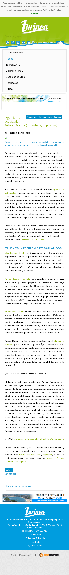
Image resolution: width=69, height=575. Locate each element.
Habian (21, 454)
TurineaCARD (13, 64)
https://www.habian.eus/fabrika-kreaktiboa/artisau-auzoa (38, 439)
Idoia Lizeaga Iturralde (15, 253)
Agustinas (47, 454)
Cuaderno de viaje (15, 76)
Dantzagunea (20, 461)
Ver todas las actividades (32, 240)
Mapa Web (36, 534)
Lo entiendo (35, 14)
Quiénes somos (35, 545)
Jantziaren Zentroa (55, 458)
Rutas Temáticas (14, 52)
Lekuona (9, 461)
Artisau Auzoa (33, 454)
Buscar (9, 89)
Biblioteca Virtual (14, 70)
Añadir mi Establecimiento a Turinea (44, 117)
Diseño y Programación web (23, 555)
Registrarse (12, 82)
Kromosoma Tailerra (14, 311)
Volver (9, 470)
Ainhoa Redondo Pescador (17, 279)
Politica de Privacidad (36, 538)
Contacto (36, 542)
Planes (9, 58)
